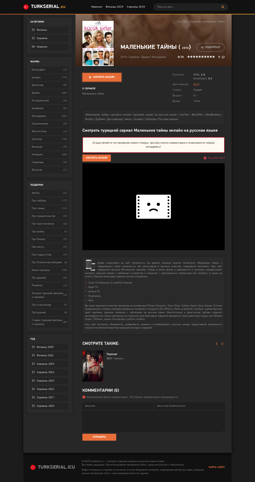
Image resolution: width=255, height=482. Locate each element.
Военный (37, 147)
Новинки (96, 7)
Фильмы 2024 (45, 355)
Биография (38, 69)
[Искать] (223, 6)
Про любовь (39, 200)
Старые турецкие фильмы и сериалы (47, 322)
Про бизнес (38, 239)
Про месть (38, 247)
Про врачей (39, 312)
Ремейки (37, 285)
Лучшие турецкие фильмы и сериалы (47, 295)
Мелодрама (159, 57)
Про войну (38, 231)
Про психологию (41, 305)
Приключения (40, 123)
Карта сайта (217, 467)
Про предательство (43, 216)
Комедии (37, 154)
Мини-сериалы (40, 270)
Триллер (37, 139)
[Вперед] (222, 344)
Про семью (38, 208)
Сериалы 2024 (45, 372)
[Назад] (216, 344)
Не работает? (216, 158)
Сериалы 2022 (45, 389)
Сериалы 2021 (45, 397)
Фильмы (42, 30)
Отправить (99, 437)
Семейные (38, 162)
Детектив (38, 85)
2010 (185, 48)
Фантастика (39, 131)
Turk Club (182, 21)
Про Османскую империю (47, 262)
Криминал (38, 108)
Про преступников (43, 224)
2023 (109, 358)
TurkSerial (48, 6)
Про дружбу (39, 278)
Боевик (36, 77)
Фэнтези (37, 170)
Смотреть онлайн (103, 77)
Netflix (36, 193)
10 (213, 56)
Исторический (40, 100)
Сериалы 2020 (45, 406)
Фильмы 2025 (115, 7)
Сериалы (195, 21)
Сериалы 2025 (136, 7)
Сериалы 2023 (45, 381)
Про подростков (41, 254)
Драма (145, 57)
